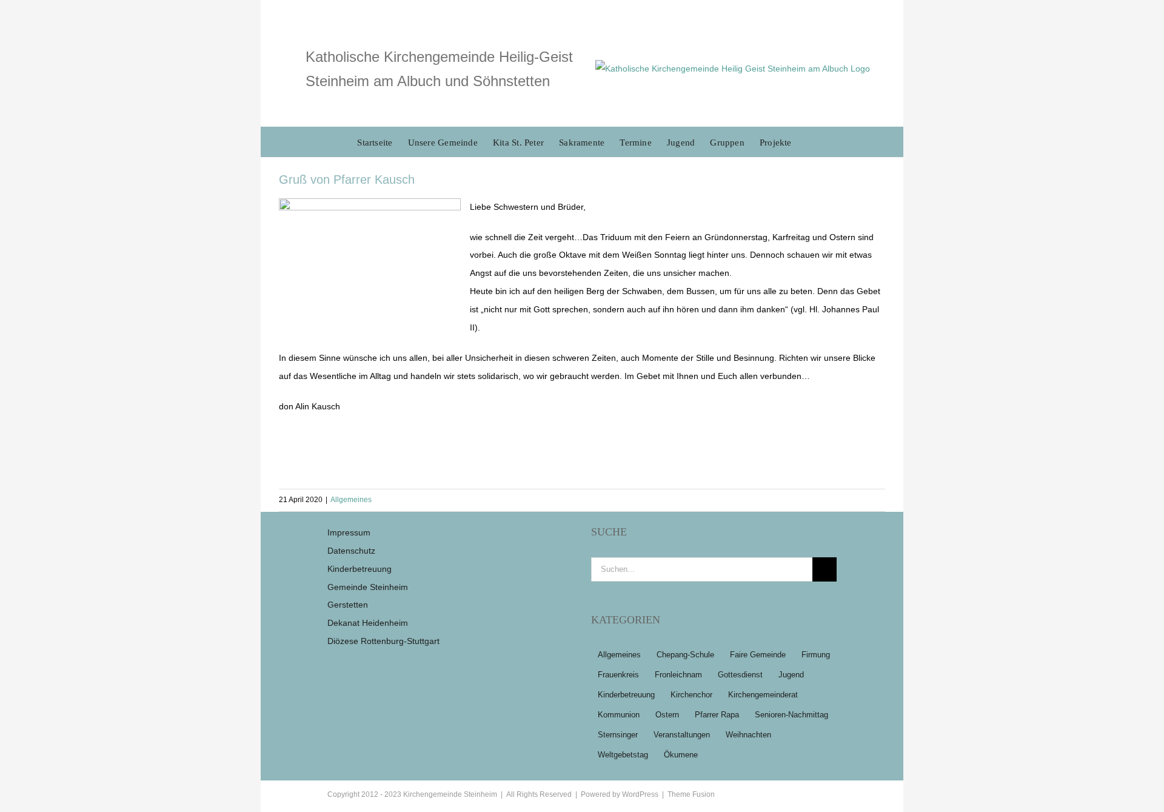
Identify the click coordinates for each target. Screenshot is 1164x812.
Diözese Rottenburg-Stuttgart (383, 641)
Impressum (348, 532)
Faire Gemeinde (758, 655)
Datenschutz (351, 550)
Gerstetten (347, 604)
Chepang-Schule (685, 655)
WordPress (640, 794)
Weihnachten (748, 735)
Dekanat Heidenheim (367, 623)
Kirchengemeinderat (763, 695)
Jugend (791, 675)
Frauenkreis (618, 675)
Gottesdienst (740, 675)
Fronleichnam (678, 675)
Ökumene (681, 755)
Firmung (815, 655)
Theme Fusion (691, 794)
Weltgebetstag (623, 755)
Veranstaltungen (682, 735)
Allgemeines (351, 499)
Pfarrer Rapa (717, 715)
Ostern (667, 715)
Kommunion (619, 715)
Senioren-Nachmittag (791, 715)
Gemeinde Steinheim (367, 587)
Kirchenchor (691, 695)
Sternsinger (618, 735)
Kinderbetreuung (359, 569)
